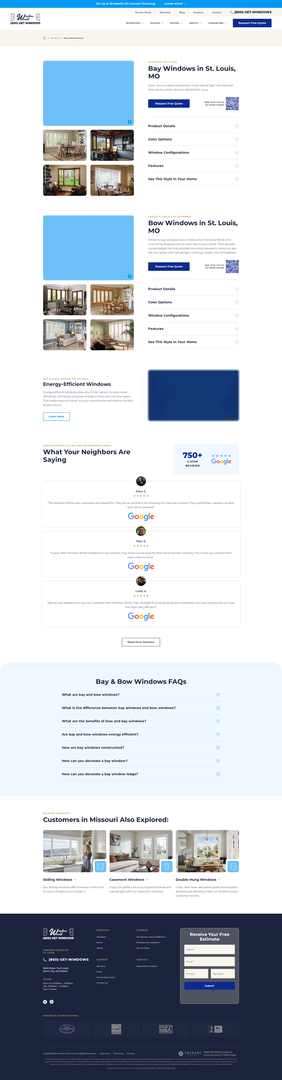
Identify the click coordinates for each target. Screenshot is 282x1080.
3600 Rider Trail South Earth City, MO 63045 (56, 970)
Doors (155, 23)
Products (103, 930)
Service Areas (143, 12)
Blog (182, 12)
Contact (216, 12)
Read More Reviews (141, 642)
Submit (209, 985)
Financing (216, 23)
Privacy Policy (149, 1068)
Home (44, 38)
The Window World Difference (151, 937)
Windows (133, 23)
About (194, 23)
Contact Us (102, 983)
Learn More (56, 416)
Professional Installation (148, 942)
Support (102, 959)
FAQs (99, 971)
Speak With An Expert (147, 966)
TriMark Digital (229, 1055)
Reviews (198, 12)
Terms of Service (164, 1068)
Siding (174, 23)
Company (142, 930)
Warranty (165, 12)
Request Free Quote (252, 23)
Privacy (131, 1053)
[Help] (130, 122)
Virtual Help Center (106, 977)
